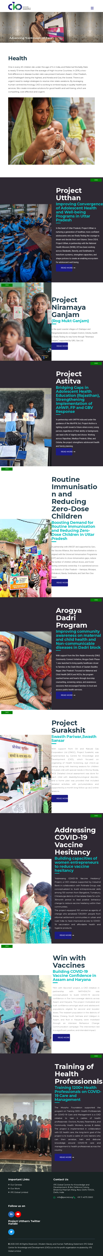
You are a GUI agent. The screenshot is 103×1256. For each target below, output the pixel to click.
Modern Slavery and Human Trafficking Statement (61, 1244)
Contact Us (60, 1179)
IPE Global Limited (19, 1192)
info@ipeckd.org (65, 1197)
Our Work (15, 1188)
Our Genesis (16, 1185)
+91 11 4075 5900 (85, 1197)
